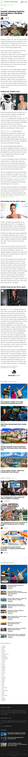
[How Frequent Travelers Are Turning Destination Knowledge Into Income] (14, 391)
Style (3, 694)
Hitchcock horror (8, 131)
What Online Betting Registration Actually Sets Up (15, 586)
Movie (14, 478)
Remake (3, 366)
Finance (3, 661)
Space (3, 691)
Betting (3, 647)
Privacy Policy (23, 754)
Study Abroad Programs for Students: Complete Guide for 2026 (16, 629)
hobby (3, 670)
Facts (3, 660)
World (3, 700)
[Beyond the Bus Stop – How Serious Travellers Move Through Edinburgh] (4, 636)
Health (3, 668)
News (3, 682)
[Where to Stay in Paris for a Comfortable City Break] (4, 623)
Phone (3, 685)
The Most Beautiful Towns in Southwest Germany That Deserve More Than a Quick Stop (14, 448)
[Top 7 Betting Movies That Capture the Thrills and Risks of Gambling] (14, 487)
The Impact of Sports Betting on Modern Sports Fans (15, 611)
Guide (3, 665)
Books (3, 649)
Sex (3, 688)
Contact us (14, 755)
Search (26, 558)
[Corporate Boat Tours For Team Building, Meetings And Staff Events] (4, 606)
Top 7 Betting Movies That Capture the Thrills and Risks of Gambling (12, 497)
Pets (3, 683)
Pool (3, 686)
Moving (3, 679)
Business (4, 651)
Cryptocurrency (5, 653)
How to (3, 673)
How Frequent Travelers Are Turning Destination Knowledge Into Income (12, 402)
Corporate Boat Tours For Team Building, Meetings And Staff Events (16, 605)
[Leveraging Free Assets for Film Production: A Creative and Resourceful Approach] (14, 537)
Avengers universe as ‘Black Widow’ (17, 178)
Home (3, 672)
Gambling (3, 422)
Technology (4, 695)
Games (3, 664)
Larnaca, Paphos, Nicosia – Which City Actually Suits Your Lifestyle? (12, 471)
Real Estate (4, 687)
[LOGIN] (21, 2)
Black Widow (9, 309)
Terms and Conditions (10, 754)
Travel (2, 444)
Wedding (4, 699)
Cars (3, 652)
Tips (3, 696)
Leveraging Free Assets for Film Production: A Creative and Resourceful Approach (13, 548)
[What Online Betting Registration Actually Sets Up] (14, 413)
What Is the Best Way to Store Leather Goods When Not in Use (17, 617)
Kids (3, 674)
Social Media (5, 690)
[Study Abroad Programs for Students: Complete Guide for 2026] (4, 629)
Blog (3, 648)
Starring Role (5, 367)
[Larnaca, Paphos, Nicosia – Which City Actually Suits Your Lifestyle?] (14, 459)
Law (3, 675)
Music (3, 681)
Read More (10, 588)
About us (17, 754)
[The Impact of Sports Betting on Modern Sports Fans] (4, 611)
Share (2, 23)
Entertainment (5, 657)
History (3, 669)
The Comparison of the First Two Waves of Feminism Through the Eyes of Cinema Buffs (14, 524)
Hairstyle (4, 666)
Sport (3, 692)
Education (4, 656)
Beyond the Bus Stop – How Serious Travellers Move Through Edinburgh (16, 635)
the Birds (13, 367)
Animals (3, 646)
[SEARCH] (24, 2)
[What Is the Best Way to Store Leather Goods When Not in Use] (4, 617)
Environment (4, 659)
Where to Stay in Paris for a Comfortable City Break (14, 623)
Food (3, 662)
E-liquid (3, 655)
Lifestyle (4, 677)
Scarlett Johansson (12, 366)
